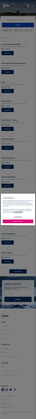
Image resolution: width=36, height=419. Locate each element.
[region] (18, 209)
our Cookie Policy (18, 212)
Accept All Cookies (18, 221)
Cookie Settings (18, 216)
